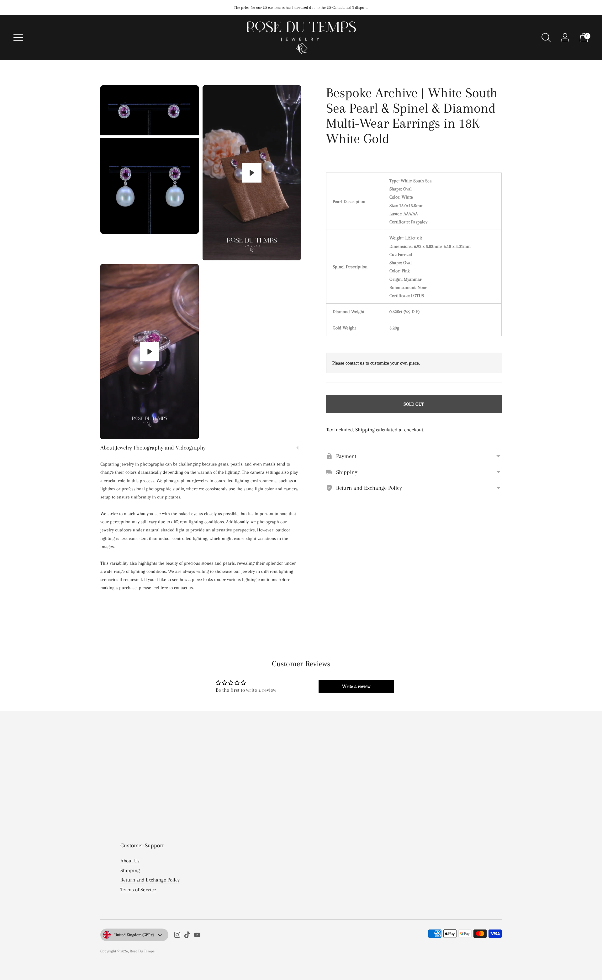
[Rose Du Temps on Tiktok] (187, 936)
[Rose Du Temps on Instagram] (177, 936)
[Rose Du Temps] (301, 37)
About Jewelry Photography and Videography (153, 448)
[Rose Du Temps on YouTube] (197, 936)
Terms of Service (138, 889)
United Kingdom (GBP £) (134, 935)
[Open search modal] (546, 37)
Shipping (365, 430)
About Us (130, 861)
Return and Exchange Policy (150, 880)
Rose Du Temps (142, 951)
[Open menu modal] (18, 37)
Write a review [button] (356, 686)
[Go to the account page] (565, 37)
